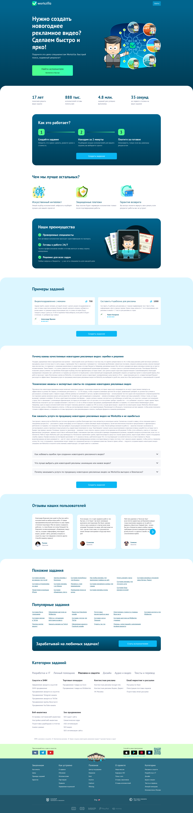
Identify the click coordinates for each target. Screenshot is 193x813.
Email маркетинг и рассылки (140, 680)
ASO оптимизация (71, 723)
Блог (90, 776)
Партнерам (62, 780)
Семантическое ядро (72, 720)
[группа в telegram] (43, 753)
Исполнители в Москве (153, 790)
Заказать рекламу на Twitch (58, 624)
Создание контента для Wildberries (152, 613)
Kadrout (91, 783)
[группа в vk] (35, 753)
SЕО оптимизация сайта (73, 730)
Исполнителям (64, 776)
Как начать (36, 769)
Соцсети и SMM (39, 680)
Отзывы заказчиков (122, 780)
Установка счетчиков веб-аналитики (46, 717)
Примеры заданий (38, 776)
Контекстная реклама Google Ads (107, 685)
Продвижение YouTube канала (44, 705)
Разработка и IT (150, 773)
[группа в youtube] (50, 753)
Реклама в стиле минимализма (76, 585)
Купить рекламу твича (124, 578)
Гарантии (35, 780)
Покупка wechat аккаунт (37, 625)
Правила (62, 783)
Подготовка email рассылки (137, 691)
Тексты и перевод (151, 783)
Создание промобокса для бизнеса (78, 579)
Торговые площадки (72, 680)
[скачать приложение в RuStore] (149, 753)
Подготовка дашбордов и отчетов (46, 723)
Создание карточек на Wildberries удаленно (125, 619)
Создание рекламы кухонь (99, 590)
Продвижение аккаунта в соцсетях (46, 691)
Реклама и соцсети (151, 769)
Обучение (62, 773)
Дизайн (147, 776)
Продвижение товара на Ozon (74, 685)
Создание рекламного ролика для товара (101, 585)
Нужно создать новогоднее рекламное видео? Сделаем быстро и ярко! (93, 739)
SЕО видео (68, 727)
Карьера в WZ (120, 773)
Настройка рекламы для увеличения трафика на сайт (99, 579)
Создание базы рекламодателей (122, 589)
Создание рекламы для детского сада (125, 583)
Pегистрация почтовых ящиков (139, 688)
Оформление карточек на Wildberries (57, 613)
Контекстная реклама (104, 680)
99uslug (91, 787)
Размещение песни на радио (78, 591)
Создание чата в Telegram (100, 619)
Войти (156, 3)
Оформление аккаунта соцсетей (44, 685)
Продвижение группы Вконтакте (44, 702)
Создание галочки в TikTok (38, 619)
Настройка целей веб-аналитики (45, 720)
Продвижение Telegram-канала (44, 695)
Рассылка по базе (133, 685)
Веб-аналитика (39, 712)
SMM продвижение (39, 688)
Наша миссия (119, 769)
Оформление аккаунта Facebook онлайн (79, 625)
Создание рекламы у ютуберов (60, 585)
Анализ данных (38, 727)
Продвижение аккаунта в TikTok (44, 698)
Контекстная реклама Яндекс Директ (108, 688)
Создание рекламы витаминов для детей (39, 579)
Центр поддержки (95, 769)
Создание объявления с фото (60, 591)
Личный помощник (151, 787)
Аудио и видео (150, 780)
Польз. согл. (119, 776)
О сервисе (62, 769)
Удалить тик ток (99, 624)
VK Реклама (98, 691)
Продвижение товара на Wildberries (77, 688)
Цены (34, 773)
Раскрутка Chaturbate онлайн (79, 613)
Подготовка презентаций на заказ (101, 613)
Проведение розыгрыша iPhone (40, 591)
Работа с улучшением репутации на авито (56, 619)
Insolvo (91, 780)
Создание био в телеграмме (37, 613)
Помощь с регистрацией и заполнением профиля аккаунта (127, 625)
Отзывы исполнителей (123, 783)
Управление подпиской (67, 787)
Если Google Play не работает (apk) (134, 756)
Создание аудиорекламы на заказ (40, 585)
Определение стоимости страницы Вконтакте (126, 613)
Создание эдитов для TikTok (79, 619)
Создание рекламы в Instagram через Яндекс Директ (148, 579)
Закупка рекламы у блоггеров (60, 579)
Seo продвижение (72, 712)
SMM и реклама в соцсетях (42, 739)
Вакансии (92, 773)
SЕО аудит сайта (70, 717)
